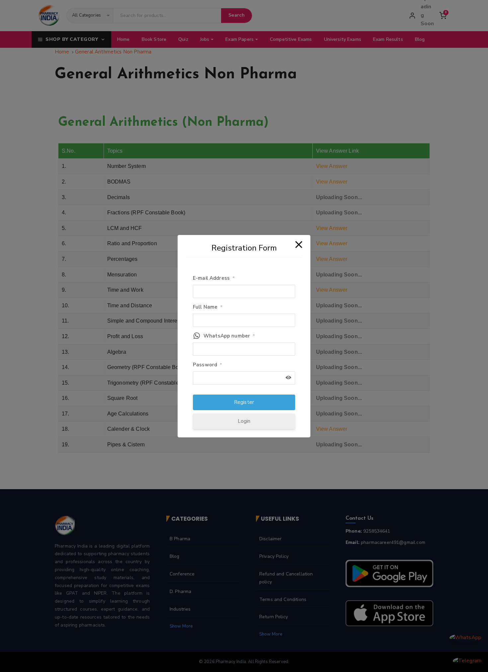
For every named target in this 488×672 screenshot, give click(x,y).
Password (207, 364)
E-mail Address (214, 278)
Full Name (208, 307)
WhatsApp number (229, 336)
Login (244, 421)
